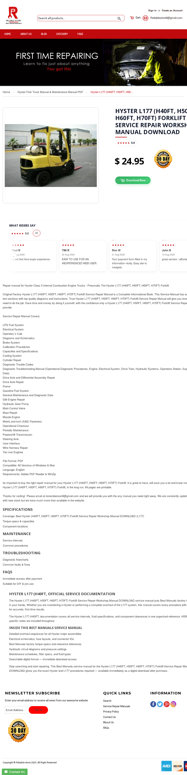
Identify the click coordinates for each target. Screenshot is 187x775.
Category (62, 34)
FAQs (80, 34)
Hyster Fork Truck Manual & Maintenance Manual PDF (50, 92)
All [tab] (36, 233)
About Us (26, 34)
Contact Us (109, 717)
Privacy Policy (111, 711)
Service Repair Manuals (116, 706)
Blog (44, 34)
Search (107, 700)
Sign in (152, 10)
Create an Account (172, 10)
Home (7, 34)
